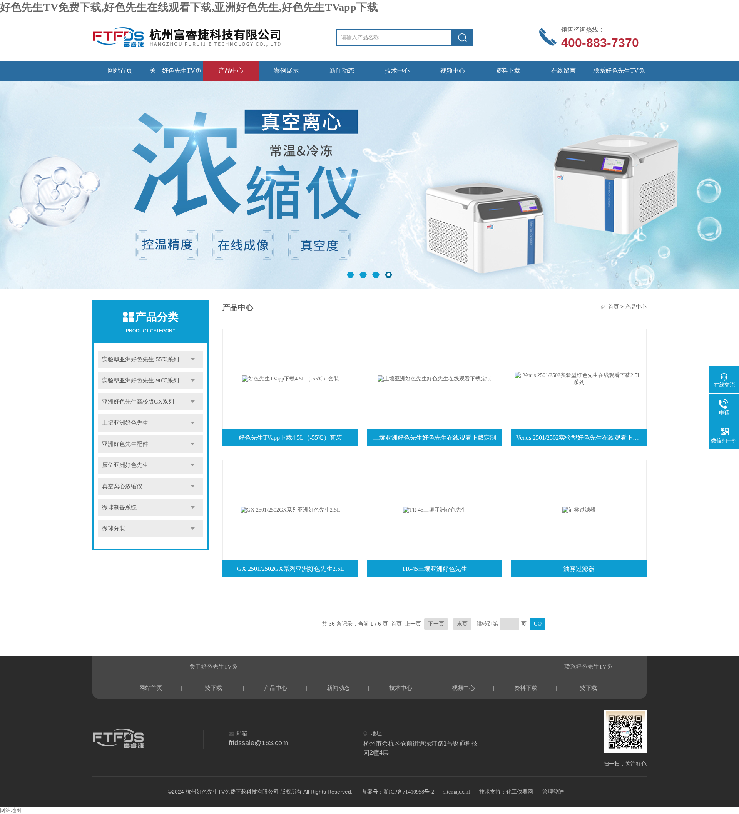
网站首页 (120, 70)
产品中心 (231, 70)
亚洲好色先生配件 (125, 444)
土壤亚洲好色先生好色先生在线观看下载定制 (434, 437)
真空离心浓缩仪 (122, 486)
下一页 (436, 624)
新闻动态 (341, 70)
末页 (462, 624)
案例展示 (286, 70)
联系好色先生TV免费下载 (619, 74)
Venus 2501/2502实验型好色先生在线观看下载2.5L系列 (580, 437)
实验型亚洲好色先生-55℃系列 (140, 359)
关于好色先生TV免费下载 (175, 74)
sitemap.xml (456, 792)
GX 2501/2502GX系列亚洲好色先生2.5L (290, 568)
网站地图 (11, 810)
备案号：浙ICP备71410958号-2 (398, 792)
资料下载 (508, 70)
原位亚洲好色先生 (125, 465)
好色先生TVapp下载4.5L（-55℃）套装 (290, 437)
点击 (192, 359)
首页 (613, 307)
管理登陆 (553, 792)
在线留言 (563, 70)
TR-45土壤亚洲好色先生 (434, 568)
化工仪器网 (519, 792)
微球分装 (113, 528)
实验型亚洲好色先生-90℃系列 (140, 380)
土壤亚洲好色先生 (125, 423)
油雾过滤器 (578, 568)
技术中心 (397, 70)
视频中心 (452, 70)
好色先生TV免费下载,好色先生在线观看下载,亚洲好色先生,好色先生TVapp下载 (189, 7)
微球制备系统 (119, 507)
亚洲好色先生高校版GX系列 (138, 402)
